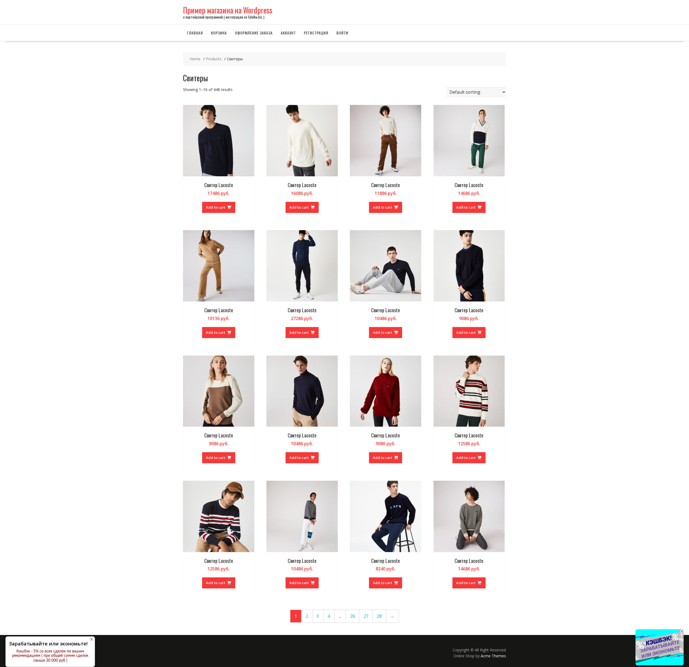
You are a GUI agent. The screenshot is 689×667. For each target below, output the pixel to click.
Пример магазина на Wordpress (227, 10)
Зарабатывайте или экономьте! (48, 643)
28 (379, 616)
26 (352, 616)
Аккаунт (288, 33)
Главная (195, 33)
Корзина (219, 33)
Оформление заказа (254, 33)
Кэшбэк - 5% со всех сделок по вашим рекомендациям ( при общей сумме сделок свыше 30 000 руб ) (50, 656)
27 (366, 616)
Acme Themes (493, 655)
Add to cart (215, 207)
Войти (342, 33)
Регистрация (316, 33)
